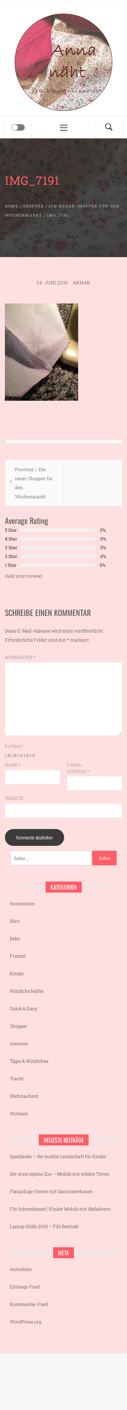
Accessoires (22, 903)
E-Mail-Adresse (78, 768)
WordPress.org (25, 1322)
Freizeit (18, 956)
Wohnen (19, 1113)
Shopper (18, 1026)
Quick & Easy (23, 1008)
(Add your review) (23, 576)
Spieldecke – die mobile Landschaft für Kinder (58, 1156)
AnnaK (82, 282)
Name (13, 765)
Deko (15, 938)
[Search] (109, 127)
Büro (15, 921)
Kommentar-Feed (29, 1304)
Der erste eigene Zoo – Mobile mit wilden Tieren (59, 1174)
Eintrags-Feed (25, 1287)
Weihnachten (24, 1096)
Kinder (17, 973)
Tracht (17, 1078)
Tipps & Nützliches (29, 1061)
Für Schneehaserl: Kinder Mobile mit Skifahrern (60, 1209)
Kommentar (20, 657)
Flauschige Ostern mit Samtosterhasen (51, 1191)
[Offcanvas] (18, 127)
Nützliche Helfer (27, 991)
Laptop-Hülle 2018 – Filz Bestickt (44, 1226)
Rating (14, 746)
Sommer (19, 1043)
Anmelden (21, 1269)
